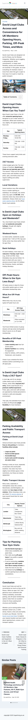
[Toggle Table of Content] (19, 97)
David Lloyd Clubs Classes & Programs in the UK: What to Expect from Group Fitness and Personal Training (21, 640)
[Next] (23, 682)
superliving (6, 50)
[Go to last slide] (4, 682)
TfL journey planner (15, 494)
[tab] (10, 702)
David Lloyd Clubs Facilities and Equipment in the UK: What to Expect (7, 637)
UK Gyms (4, 21)
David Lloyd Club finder (9, 616)
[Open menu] (24, 3)
